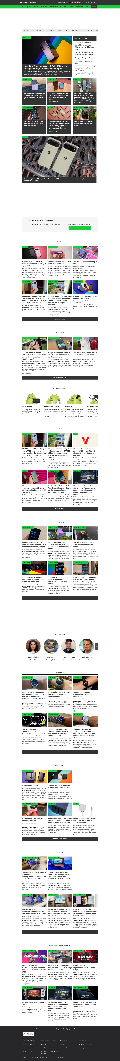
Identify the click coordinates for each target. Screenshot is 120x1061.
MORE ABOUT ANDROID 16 (60, 377)
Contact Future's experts (48, 1041)
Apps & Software (68, 7)
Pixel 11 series (50, 30)
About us (25, 1048)
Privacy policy (63, 1041)
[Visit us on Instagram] (75, 2)
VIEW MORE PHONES (59, 319)
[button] (97, 2)
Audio (88, 7)
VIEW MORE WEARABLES (59, 752)
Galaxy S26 (89, 30)
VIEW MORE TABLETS (59, 932)
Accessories (79, 7)
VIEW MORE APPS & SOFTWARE (59, 598)
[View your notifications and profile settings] (91, 2)
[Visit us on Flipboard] (78, 2)
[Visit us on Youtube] (72, 2)
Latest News (83, 38)
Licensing (62, 1044)
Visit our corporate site (84, 1029)
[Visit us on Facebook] (67, 2)
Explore (28, 7)
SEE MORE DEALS (60, 508)
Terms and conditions (29, 1041)
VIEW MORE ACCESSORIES (59, 838)
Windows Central (27, 1051)
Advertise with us (64, 1048)
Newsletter (44, 1048)
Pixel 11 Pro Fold (76, 30)
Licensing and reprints (85, 1048)
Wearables (43, 7)
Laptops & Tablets (55, 7)
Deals (94, 7)
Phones (35, 7)
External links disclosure (85, 1044)
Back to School (37, 30)
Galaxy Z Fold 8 (62, 30)
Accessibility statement (29, 1044)
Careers (43, 1044)
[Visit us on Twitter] (70, 2)
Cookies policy (82, 1041)
